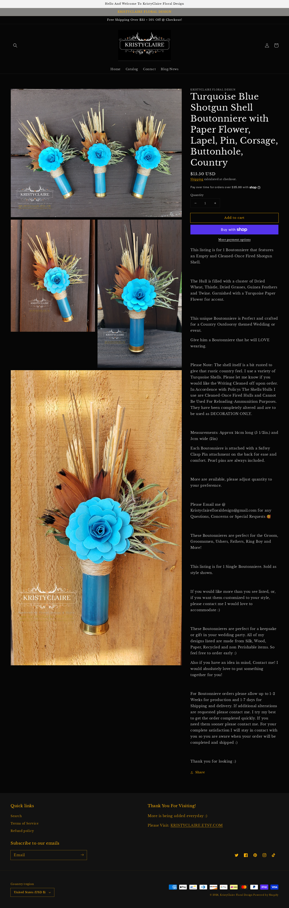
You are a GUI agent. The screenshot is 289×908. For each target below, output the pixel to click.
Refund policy (22, 831)
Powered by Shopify (265, 895)
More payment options (234, 239)
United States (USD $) (29, 892)
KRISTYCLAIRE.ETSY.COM (197, 825)
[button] (15, 45)
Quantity (197, 195)
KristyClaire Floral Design (236, 895)
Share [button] (200, 772)
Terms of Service (25, 823)
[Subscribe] (82, 855)
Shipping (196, 179)
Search (16, 816)
